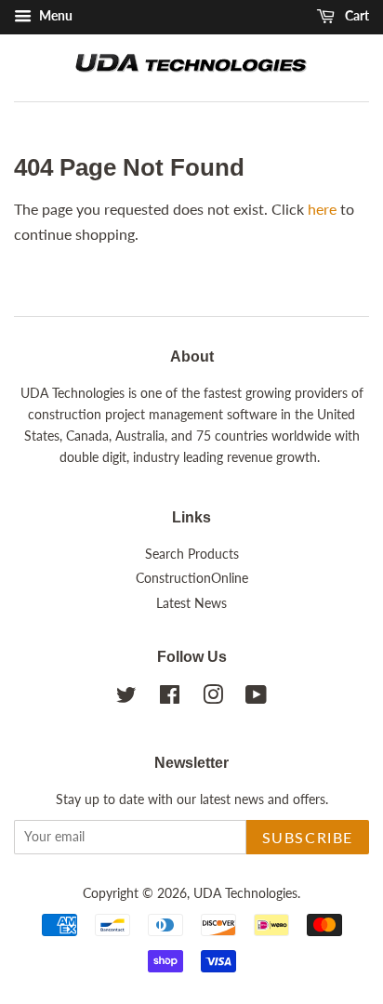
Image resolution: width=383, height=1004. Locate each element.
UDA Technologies (245, 893)
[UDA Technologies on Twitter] (126, 698)
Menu (54, 15)
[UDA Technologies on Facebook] (169, 698)
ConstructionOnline (192, 578)
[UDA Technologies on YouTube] (256, 698)
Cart (355, 15)
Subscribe (307, 837)
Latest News (191, 603)
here (322, 209)
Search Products (192, 554)
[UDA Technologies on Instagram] (213, 698)
